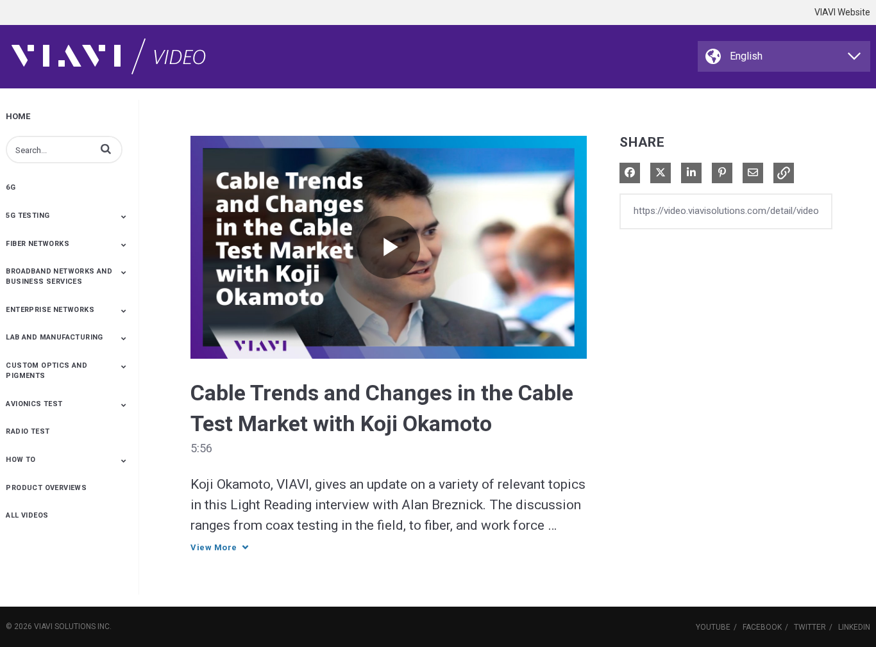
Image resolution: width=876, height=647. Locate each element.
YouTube (713, 627)
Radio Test (27, 431)
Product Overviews (46, 488)
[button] (105, 148)
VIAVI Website (842, 12)
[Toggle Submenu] (123, 216)
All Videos (27, 515)
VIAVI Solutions (65, 626)
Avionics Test (34, 404)
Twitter (810, 627)
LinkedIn (854, 627)
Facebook (762, 627)
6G (10, 187)
